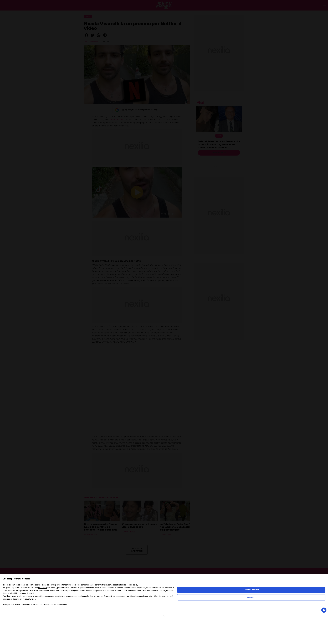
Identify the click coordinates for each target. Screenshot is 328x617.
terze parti (42, 588)
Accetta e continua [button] (251, 590)
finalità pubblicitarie (88, 590)
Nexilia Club (251, 597)
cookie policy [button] (132, 585)
